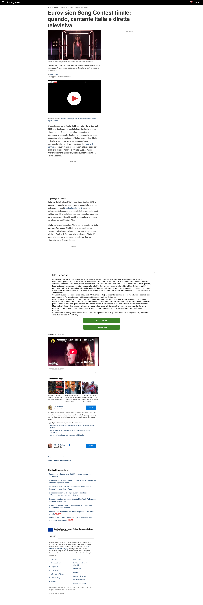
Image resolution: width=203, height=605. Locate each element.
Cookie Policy (72, 315)
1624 (119, 281)
